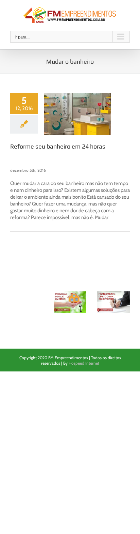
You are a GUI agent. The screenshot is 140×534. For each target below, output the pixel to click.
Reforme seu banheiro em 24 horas (57, 146)
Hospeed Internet (84, 363)
